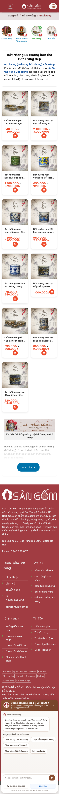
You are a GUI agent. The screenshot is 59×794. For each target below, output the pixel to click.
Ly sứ (15, 671)
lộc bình (32, 671)
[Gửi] (52, 778)
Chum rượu (30, 676)
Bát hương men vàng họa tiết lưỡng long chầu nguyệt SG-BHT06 (43, 176)
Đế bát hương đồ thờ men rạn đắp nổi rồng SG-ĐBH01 (14, 339)
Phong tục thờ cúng (45, 644)
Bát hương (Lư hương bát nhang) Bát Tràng (29, 64)
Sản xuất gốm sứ (44, 570)
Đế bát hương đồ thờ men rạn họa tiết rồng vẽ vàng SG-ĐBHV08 (13, 122)
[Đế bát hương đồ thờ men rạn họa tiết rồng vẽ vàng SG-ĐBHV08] (15, 103)
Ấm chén (7, 671)
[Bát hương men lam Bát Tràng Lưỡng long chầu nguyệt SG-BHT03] (15, 266)
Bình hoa (42, 671)
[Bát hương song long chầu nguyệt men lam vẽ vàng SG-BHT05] (15, 212)
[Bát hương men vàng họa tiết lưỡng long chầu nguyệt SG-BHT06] (44, 158)
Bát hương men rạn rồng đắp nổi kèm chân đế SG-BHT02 (43, 339)
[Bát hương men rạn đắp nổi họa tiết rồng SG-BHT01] (15, 375)
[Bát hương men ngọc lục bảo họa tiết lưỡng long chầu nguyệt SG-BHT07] (15, 158)
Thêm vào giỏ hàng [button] (51, 291)
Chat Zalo (43, 786)
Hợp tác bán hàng (45, 585)
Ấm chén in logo (23, 680)
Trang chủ (13, 15)
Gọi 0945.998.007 (17, 786)
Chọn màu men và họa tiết (16, 745)
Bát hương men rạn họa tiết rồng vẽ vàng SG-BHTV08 (43, 122)
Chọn (15, 135)
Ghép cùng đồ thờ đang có (16, 751)
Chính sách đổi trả (16, 645)
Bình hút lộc (8, 676)
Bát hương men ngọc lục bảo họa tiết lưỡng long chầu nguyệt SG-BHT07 (15, 176)
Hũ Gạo (40, 676)
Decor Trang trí (43, 649)
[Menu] (10, 6)
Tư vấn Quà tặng (44, 638)
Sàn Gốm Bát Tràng (12, 508)
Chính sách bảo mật (17, 651)
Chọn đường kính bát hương (16, 739)
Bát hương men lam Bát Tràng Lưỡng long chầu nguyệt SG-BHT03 (14, 285)
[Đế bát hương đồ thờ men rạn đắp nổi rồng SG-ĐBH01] (15, 321)
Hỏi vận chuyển (38, 751)
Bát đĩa (23, 671)
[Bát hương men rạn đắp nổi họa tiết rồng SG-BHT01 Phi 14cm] (44, 266)
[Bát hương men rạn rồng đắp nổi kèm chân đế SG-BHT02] (44, 321)
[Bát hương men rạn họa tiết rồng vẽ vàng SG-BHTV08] (44, 103)
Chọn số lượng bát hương (43, 739)
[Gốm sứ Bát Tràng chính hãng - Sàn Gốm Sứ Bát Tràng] (31, 6)
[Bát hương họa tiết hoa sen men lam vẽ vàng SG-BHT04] (44, 212)
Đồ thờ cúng (29, 15)
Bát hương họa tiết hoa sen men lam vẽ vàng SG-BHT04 (43, 231)
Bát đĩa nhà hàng (44, 591)
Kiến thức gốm (42, 626)
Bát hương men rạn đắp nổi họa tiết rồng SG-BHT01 (14, 394)
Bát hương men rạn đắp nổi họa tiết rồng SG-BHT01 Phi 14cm (43, 285)
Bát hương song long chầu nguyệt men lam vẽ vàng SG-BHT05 (13, 231)
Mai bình (19, 676)
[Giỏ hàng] (53, 6)
